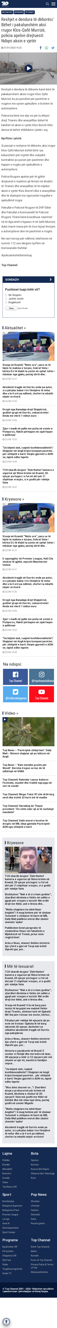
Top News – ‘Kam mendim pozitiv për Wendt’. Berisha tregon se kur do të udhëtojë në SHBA (25, 768)
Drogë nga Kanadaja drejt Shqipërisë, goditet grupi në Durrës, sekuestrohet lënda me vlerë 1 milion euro (25, 415)
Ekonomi (6, 1173)
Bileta (34, 1251)
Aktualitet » (15, 327)
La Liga (5, 1219)
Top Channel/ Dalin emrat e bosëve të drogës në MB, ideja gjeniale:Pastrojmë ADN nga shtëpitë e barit (26, 823)
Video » (11, 713)
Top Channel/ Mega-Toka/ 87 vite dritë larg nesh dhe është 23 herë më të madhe (28, 796)
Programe (10, 1240)
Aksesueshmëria (39, 1272)
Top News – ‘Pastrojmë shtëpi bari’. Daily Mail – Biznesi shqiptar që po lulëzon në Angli (27, 753)
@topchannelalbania (43, 681)
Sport (6, 1195)
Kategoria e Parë (10, 1210)
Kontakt (35, 1255)
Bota (34, 1153)
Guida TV (6, 1273)
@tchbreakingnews (16, 698)
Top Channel (15, 681)
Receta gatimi (38, 1223)
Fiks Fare (6, 1260)
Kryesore (18, 12)
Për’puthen (7, 1251)
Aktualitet (7, 12)
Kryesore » (14, 499)
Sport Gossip (8, 1232)
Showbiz (35, 1201)
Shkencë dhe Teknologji (42, 1173)
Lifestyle (35, 1205)
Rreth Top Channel (40, 1247)
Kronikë (6, 1164)
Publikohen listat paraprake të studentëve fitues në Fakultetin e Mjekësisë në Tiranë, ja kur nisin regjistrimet (25, 932)
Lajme (7, 1153)
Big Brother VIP (9, 1247)
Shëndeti (35, 1214)
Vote (11, 308)
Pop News (39, 1195)
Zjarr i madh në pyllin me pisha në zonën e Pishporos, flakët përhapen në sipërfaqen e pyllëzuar (28, 434)
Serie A (6, 1223)
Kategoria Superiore (12, 1205)
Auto (33, 1178)
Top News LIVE (9, 1186)
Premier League (10, 1214)
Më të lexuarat (20, 966)
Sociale (6, 1178)
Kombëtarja (8, 1201)
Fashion (35, 1210)
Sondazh (12, 279)
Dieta (33, 1219)
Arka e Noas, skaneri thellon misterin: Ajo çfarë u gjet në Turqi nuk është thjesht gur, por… (27, 946)
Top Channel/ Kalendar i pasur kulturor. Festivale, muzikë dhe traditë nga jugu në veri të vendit (27, 782)
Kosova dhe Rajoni (40, 1169)
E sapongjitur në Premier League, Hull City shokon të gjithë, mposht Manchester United (28, 564)
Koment (35, 1164)
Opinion (34, 1160)
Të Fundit (29, 12)
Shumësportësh (10, 1228)
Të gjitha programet (12, 1269)
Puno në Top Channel (41, 1260)
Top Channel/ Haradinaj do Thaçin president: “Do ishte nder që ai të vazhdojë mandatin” (28, 809)
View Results (23, 308)
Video (5, 1182)
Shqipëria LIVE (9, 1255)
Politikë (6, 1160)
